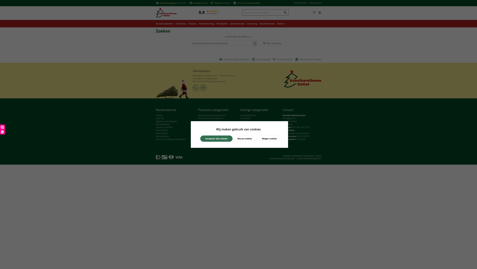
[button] (216, 138)
